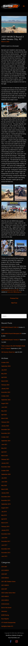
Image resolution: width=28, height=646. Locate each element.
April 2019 (4, 519)
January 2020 (5, 493)
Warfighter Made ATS (7, 626)
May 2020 (4, 485)
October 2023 (5, 362)
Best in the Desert (6, 607)
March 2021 (4, 455)
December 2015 (5, 552)
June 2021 (4, 444)
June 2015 (4, 556)
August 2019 (4, 508)
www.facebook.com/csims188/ (10, 290)
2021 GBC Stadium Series (8, 581)
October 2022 (5, 396)
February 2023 (5, 385)
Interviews (4, 611)
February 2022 (5, 422)
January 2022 (5, 426)
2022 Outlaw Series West (8, 592)
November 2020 (5, 467)
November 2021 (5, 433)
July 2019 (4, 511)
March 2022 (4, 418)
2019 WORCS (5, 570)
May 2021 (4, 448)
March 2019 (4, 522)
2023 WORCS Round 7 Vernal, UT (10, 339)
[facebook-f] (12, 641)
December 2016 (5, 549)
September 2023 (5, 366)
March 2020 (4, 489)
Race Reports (5, 618)
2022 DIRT (4, 589)
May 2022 (4, 411)
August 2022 (4, 403)
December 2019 (5, 496)
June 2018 (4, 537)
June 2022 (4, 407)
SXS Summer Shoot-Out (8, 352)
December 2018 (5, 534)
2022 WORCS (5, 596)
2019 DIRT (4, 566)
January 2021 (5, 463)
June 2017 (4, 545)
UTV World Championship (8, 622)
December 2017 (5, 541)
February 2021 (5, 459)
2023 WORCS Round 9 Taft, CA (9, 327)
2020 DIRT (4, 574)
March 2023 (4, 381)
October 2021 (5, 437)
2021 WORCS (5, 585)
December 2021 (5, 429)
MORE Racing (5, 615)
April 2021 (4, 452)
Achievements (5, 604)
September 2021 (5, 440)
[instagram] (17, 641)
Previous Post (14, 298)
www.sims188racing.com (14, 292)
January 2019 (5, 530)
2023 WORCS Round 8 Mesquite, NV (11, 333)
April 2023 (4, 377)
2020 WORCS (5, 578)
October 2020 (5, 470)
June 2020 (4, 481)
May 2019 (4, 515)
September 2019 (5, 504)
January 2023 (5, 388)
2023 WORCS (5, 600)
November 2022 (5, 392)
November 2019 (5, 500)
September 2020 (5, 474)
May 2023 (4, 373)
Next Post (14, 303)
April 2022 (4, 414)
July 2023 (4, 370)
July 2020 (4, 478)
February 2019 (5, 526)
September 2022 (5, 399)
